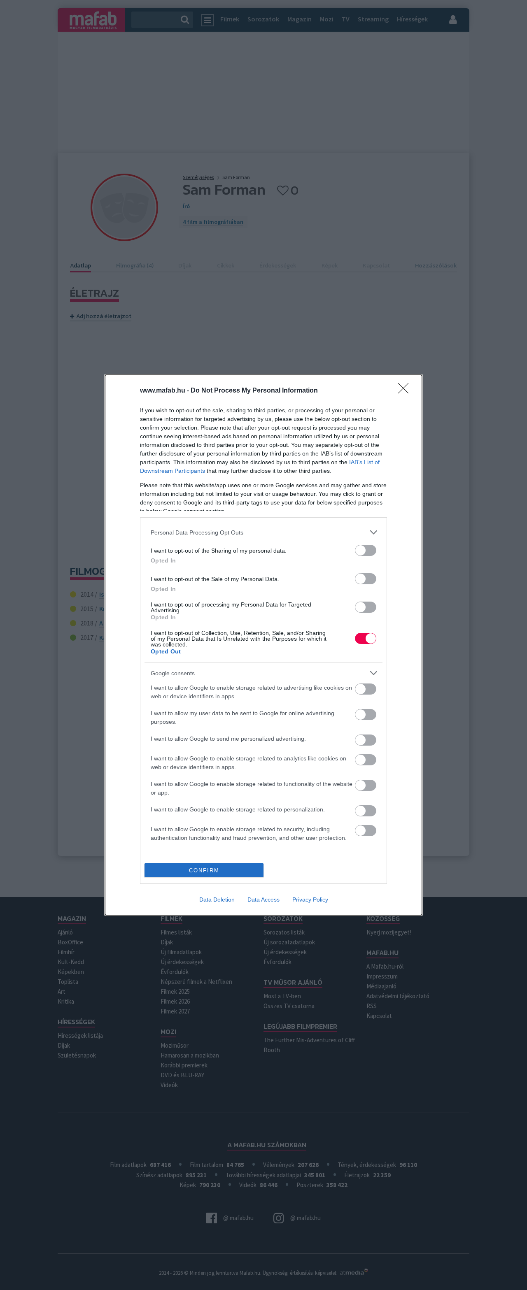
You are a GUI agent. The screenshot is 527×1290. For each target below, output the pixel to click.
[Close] (406, 391)
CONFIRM (204, 870)
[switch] (365, 550)
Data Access (263, 899)
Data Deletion (217, 899)
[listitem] (263, 532)
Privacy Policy (310, 899)
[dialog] (263, 645)
